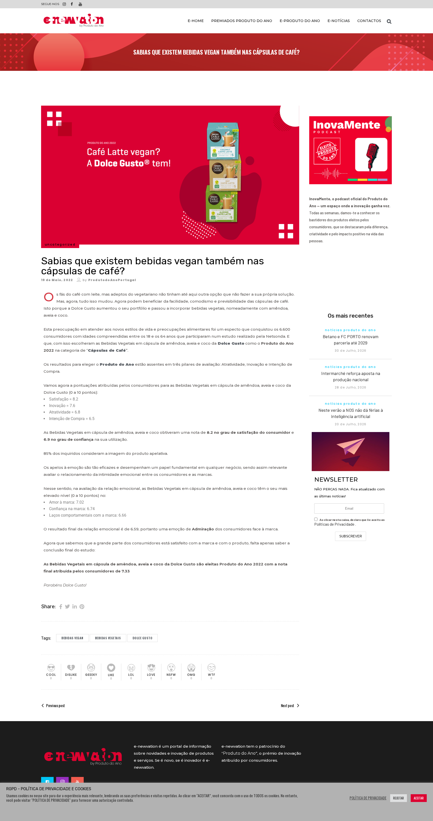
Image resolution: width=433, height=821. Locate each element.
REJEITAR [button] (398, 797)
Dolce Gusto (230, 343)
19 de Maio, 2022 (57, 280)
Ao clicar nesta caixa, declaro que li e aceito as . (349, 522)
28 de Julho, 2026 (350, 387)
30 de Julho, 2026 (350, 350)
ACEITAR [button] (419, 797)
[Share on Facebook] (60, 606)
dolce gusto (143, 638)
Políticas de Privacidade (334, 524)
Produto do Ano (239, 753)
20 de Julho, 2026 (350, 424)
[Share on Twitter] (67, 606)
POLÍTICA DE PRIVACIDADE (368, 798)
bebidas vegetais (108, 638)
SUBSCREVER (350, 536)
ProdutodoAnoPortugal (112, 280)
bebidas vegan (72, 638)
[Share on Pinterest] (81, 606)
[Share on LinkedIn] (74, 606)
